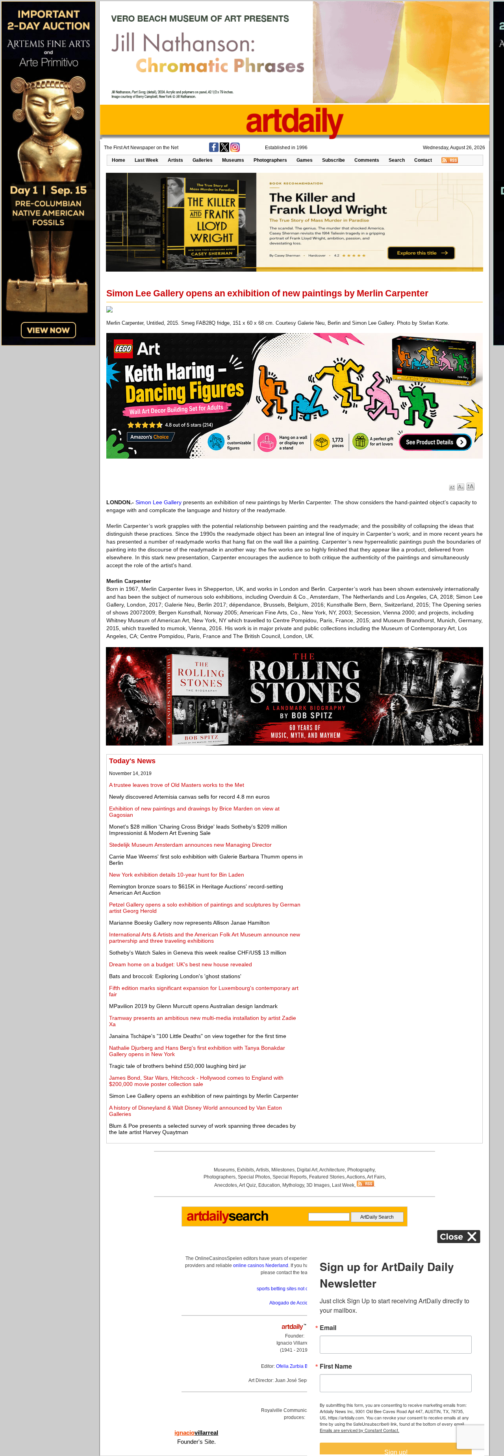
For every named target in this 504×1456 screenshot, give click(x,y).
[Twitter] (224, 150)
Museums (233, 160)
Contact (423, 160)
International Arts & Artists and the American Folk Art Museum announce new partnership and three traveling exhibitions (204, 937)
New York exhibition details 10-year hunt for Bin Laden (176, 874)
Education (269, 1185)
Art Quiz (247, 1185)
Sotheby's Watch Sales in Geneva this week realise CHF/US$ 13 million (197, 952)
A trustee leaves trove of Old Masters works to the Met (176, 785)
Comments (366, 160)
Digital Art (307, 1170)
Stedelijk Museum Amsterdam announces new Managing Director (190, 845)
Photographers (270, 160)
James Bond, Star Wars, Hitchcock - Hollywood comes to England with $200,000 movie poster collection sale (196, 1081)
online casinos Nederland (260, 1265)
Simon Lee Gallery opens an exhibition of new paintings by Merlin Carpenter (203, 1096)
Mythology (293, 1185)
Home (118, 160)
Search (397, 160)
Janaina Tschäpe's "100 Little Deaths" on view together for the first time (197, 1036)
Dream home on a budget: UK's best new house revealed (180, 964)
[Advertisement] (392, 812)
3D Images (318, 1185)
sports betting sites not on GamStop (294, 1288)
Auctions (355, 1177)
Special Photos (254, 1177)
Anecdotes (225, 1185)
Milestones (283, 1170)
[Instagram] (235, 150)
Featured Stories (327, 1177)
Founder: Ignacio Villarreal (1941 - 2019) (294, 1343)
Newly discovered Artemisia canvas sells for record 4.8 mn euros (189, 797)
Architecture (332, 1170)
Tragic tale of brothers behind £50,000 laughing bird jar (177, 1066)
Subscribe (333, 160)
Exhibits (245, 1170)
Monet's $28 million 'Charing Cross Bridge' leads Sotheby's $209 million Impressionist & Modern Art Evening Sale (198, 829)
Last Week (146, 160)
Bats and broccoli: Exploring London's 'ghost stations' (175, 976)
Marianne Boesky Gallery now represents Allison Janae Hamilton (189, 922)
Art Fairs (376, 1177)
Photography (360, 1170)
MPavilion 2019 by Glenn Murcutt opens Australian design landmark (193, 1006)
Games (304, 160)
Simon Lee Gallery (158, 502)
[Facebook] (214, 150)
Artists (175, 160)
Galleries (203, 160)
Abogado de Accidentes (294, 1303)
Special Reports (289, 1177)
